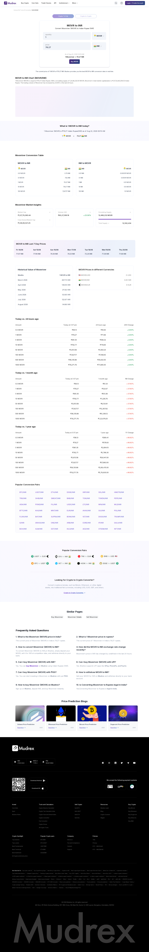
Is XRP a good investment (18, 876)
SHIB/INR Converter (29, 882)
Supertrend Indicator (122, 870)
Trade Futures (46, 3)
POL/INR (117, 511)
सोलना (88, 879)
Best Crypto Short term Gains (94, 870)
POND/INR (39, 504)
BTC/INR (22, 492)
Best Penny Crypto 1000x (54, 870)
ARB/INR (70, 523)
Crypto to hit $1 (65, 870)
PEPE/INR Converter (17, 882)
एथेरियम (80, 879)
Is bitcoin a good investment (120, 873)
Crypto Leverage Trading (18, 884)
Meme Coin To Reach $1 (109, 870)
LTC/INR (86, 504)
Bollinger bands (90, 884)
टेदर (84, 879)
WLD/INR (117, 504)
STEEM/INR (103, 529)
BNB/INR (70, 498)
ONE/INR (54, 523)
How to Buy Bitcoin (85, 873)
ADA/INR (23, 504)
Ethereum (58, 879)
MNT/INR (54, 511)
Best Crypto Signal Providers (78, 870)
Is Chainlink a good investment (34, 876)
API (55, 3)
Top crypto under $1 (27, 870)
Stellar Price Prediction (114, 882)
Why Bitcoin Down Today (61, 873)
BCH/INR (23, 529)
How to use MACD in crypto (125, 884)
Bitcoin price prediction (65, 882)
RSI (106, 884)
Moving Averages (113, 884)
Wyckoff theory (99, 884)
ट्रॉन (113, 879)
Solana (69, 879)
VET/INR (86, 517)
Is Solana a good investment (65, 876)
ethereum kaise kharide (18, 879)
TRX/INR (22, 498)
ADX (33, 887)
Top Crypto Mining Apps (40, 870)
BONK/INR (71, 517)
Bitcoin (52, 879)
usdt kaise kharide (122, 876)
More (74, 3)
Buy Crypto (25, 3)
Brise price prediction (102, 882)
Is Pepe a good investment (50, 876)
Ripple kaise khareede (31, 879)
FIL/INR (54, 504)
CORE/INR (87, 523)
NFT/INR (117, 529)
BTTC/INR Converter (53, 882)
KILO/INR (70, 529)
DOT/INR (54, 529)
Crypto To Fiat (63, 16)
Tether (64, 879)
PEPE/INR (118, 498)
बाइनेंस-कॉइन (118, 879)
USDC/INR (71, 504)
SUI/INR (101, 511)
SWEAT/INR (55, 498)
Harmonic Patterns (52, 887)
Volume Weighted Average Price (73, 887)
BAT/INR (38, 517)
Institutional (63, 3)
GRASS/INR (40, 523)
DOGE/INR (71, 492)
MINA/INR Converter (41, 882)
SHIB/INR (39, 498)
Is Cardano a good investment (81, 876)
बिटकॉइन (75, 879)
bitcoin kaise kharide (111, 876)
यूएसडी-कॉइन (103, 879)
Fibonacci (61, 887)
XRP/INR (86, 492)
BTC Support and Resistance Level (67, 884)
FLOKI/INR (23, 517)
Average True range (41, 887)
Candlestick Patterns (52, 884)
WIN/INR (101, 504)
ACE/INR (86, 529)
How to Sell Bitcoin (96, 873)
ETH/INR (54, 492)
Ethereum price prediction (79, 882)
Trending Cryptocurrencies (46, 873)
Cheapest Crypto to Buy (32, 873)
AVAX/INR (87, 511)
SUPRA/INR (55, 517)
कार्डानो (98, 879)
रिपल (109, 879)
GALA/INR (118, 523)
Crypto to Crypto (86, 16)
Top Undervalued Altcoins (18, 873)
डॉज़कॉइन (93, 879)
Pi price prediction (91, 882)
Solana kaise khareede (43, 879)
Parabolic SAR (29, 884)
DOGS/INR (102, 517)
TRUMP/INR (119, 517)
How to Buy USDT (107, 873)
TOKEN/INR (103, 498)
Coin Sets (35, 3)
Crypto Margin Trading (127, 882)
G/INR (21, 523)
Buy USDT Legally (74, 873)
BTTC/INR (23, 511)
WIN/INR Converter (127, 879)
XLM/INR (38, 529)
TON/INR (86, 498)
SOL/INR (101, 492)
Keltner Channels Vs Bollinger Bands (21, 887)
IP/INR (101, 523)
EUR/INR (70, 511)
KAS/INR (38, 511)
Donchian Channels (40, 884)
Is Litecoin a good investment (97, 876)
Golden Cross (81, 884)
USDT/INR (39, 492)
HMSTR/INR (119, 492)
